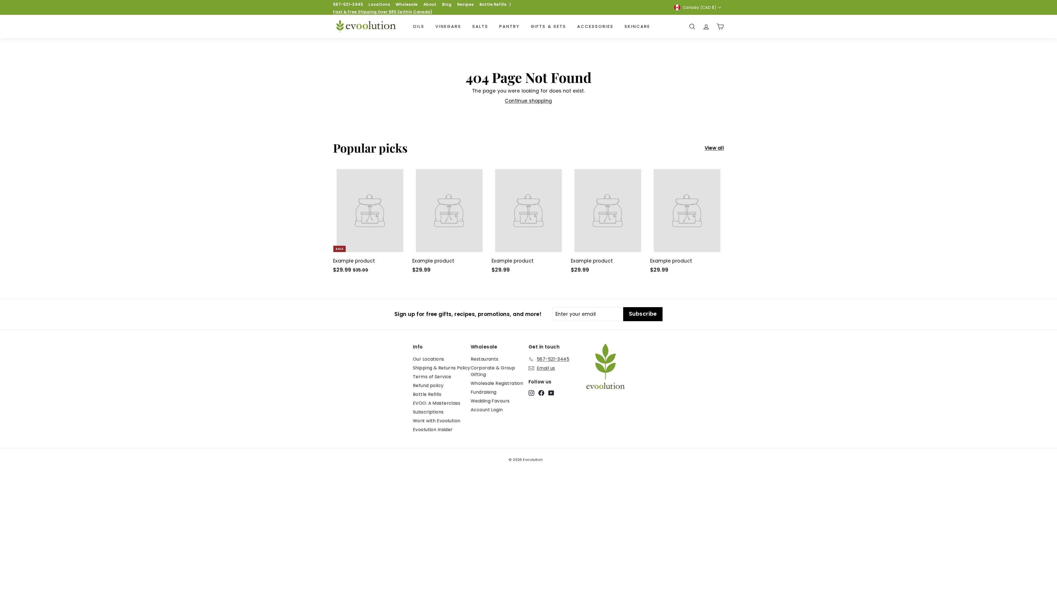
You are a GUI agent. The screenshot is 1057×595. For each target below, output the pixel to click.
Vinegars (448, 26)
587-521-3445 (348, 4)
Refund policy (428, 385)
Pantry (509, 26)
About (430, 4)
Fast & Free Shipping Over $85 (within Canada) (382, 12)
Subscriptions (428, 412)
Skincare (637, 26)
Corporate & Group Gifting (493, 371)
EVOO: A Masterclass (436, 403)
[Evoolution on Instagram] (531, 393)
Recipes (465, 4)
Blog (447, 4)
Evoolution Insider (433, 429)
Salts (480, 26)
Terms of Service (432, 377)
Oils (418, 26)
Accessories (595, 26)
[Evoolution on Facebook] (541, 393)
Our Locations (428, 359)
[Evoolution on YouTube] (551, 393)
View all (714, 148)
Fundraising (484, 392)
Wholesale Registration (497, 383)
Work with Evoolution (437, 421)
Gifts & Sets (548, 26)
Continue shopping (528, 101)
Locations (379, 4)
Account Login (487, 410)
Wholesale (407, 4)
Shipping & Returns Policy (441, 368)
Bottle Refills (493, 4)
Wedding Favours (490, 401)
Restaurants (484, 359)
